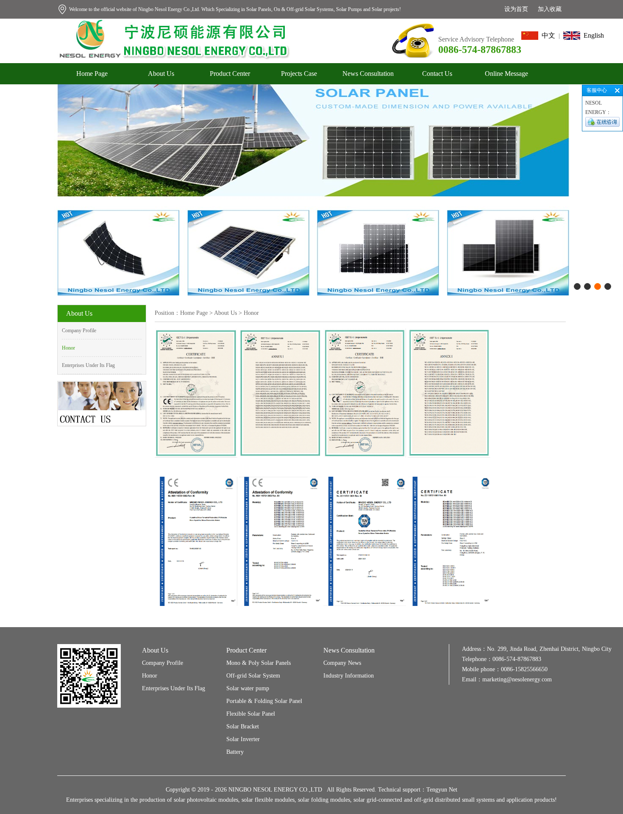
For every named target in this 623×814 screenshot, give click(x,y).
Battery (235, 752)
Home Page (92, 73)
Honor (68, 348)
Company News (342, 663)
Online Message (506, 73)
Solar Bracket (242, 726)
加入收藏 (550, 9)
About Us (161, 73)
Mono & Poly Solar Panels (258, 663)
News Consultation (368, 73)
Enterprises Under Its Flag (88, 365)
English (592, 35)
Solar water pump (247, 688)
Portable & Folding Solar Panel (264, 701)
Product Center (230, 73)
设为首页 (516, 9)
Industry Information (348, 675)
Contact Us (437, 73)
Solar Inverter (243, 739)
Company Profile (79, 330)
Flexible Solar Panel (250, 714)
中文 (546, 35)
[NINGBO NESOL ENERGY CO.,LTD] (173, 22)
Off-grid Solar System (253, 675)
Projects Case (299, 73)
